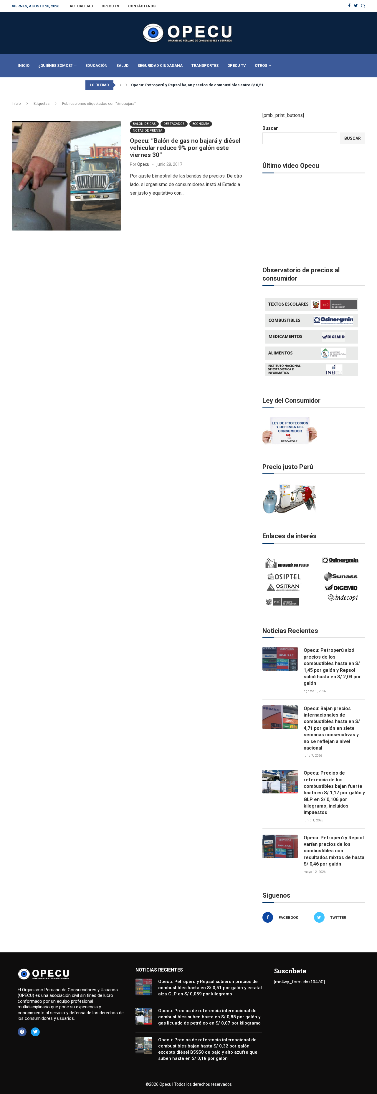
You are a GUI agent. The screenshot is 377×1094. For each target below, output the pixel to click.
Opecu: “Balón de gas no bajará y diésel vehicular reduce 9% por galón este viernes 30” (185, 147)
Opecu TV (110, 6)
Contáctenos (142, 6)
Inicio (23, 65)
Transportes (205, 65)
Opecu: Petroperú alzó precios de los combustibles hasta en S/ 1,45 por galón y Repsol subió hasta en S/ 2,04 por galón (332, 666)
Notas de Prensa (147, 130)
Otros (261, 65)
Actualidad (81, 6)
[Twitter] (356, 6)
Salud (122, 65)
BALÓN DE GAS (144, 124)
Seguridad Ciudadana (160, 65)
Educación (96, 65)
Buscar (270, 128)
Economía (200, 124)
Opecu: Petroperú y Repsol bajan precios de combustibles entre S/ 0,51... (199, 85)
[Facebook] (349, 6)
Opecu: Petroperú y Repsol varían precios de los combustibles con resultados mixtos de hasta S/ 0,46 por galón (334, 851)
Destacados (174, 124)
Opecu (143, 164)
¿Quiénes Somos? (55, 65)
